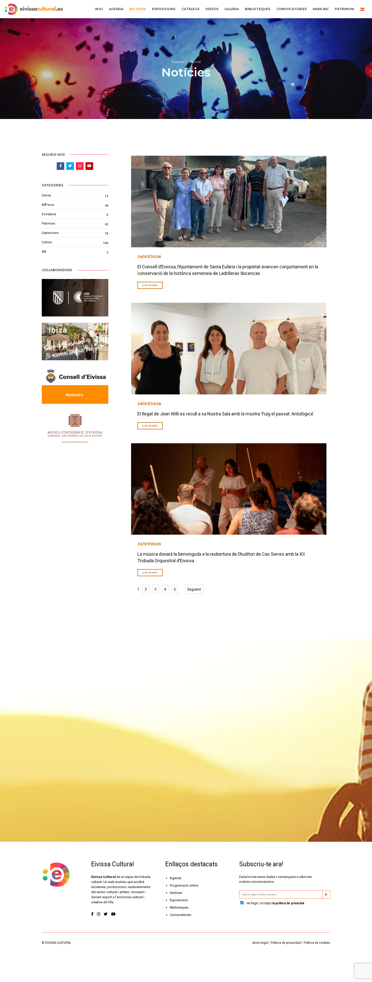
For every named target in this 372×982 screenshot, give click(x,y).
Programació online (184, 885)
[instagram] (98, 914)
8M (44, 251)
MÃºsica (48, 205)
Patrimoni (344, 9)
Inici (99, 9)
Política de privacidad (286, 943)
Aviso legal (260, 943)
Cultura (47, 242)
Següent (194, 589)
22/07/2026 (149, 544)
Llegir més (150, 285)
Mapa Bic (321, 9)
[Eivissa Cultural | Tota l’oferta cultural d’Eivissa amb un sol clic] (33, 9)
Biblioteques (257, 9)
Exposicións (179, 900)
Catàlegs (190, 9)
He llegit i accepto (275, 903)
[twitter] (106, 914)
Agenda (116, 9)
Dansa (46, 195)
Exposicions (164, 9)
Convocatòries (292, 9)
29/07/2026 (149, 256)
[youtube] (113, 914)
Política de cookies (317, 943)
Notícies (138, 9)
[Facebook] (92, 914)
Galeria (231, 9)
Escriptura (49, 214)
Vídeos (211, 9)
